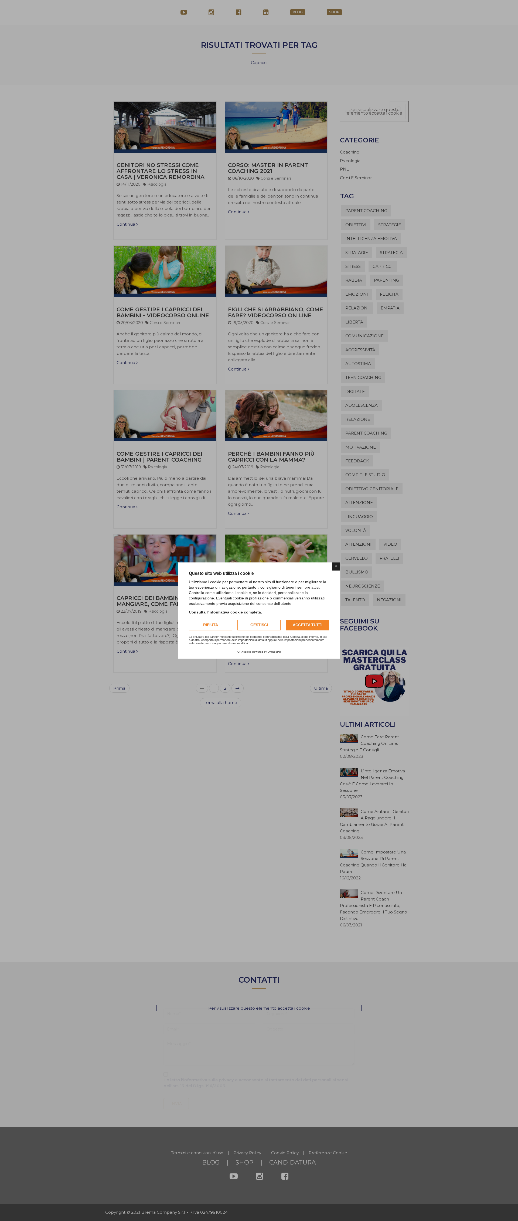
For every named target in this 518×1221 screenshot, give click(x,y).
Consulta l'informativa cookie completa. (225, 612)
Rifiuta (210, 625)
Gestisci (259, 625)
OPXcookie (244, 651)
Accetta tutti (307, 625)
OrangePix (274, 651)
